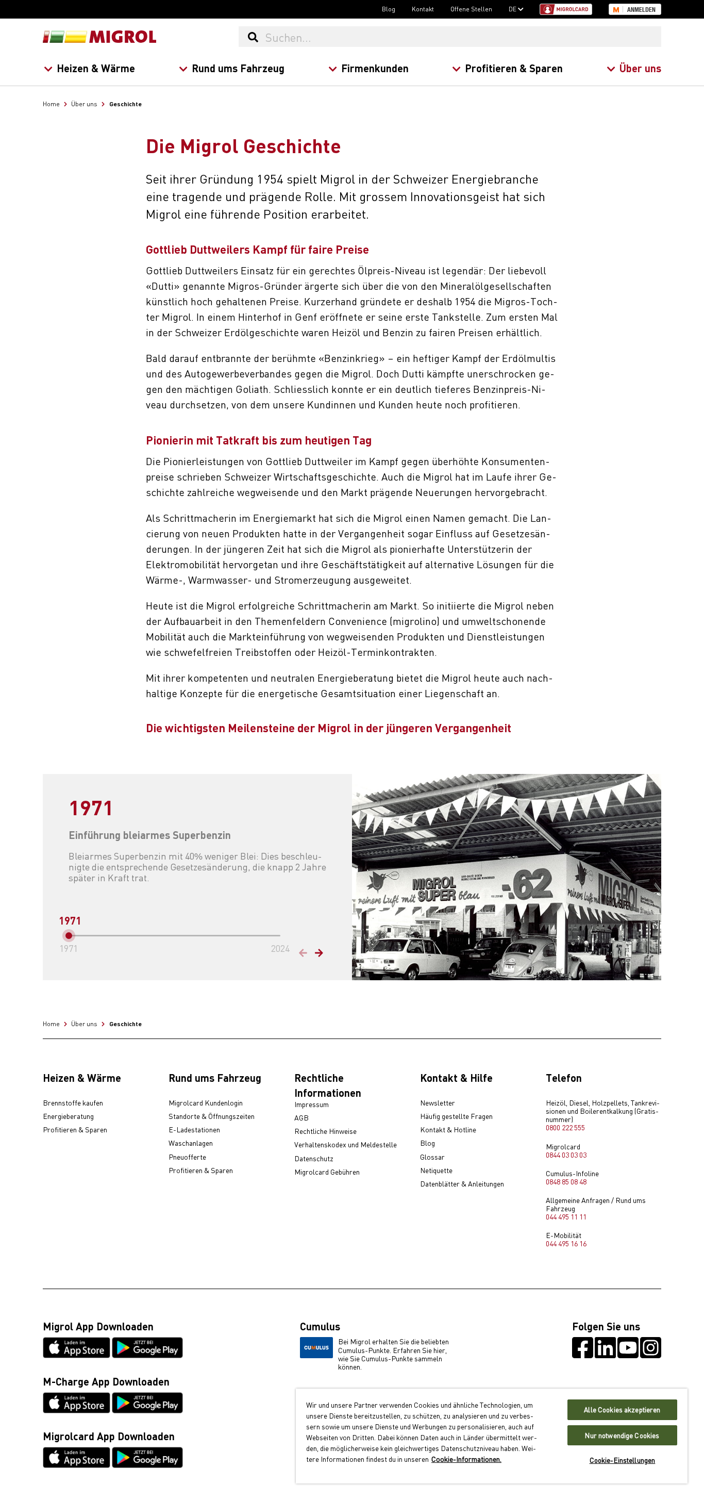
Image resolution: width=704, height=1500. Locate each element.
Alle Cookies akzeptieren (622, 1409)
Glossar (432, 1157)
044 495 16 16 (566, 1243)
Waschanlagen (191, 1143)
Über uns (640, 67)
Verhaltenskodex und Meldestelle (345, 1144)
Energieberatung (68, 1116)
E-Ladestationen (194, 1129)
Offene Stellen (471, 9)
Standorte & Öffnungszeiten (212, 1116)
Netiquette (436, 1170)
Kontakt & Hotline (448, 1129)
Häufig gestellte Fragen (456, 1116)
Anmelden (641, 9)
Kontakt (423, 9)
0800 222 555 (565, 1127)
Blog (388, 9)
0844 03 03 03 (566, 1154)
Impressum (311, 1104)
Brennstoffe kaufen (73, 1103)
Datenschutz (313, 1158)
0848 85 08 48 (566, 1181)
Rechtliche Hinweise (325, 1131)
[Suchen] (253, 36)
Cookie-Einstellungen (623, 1460)
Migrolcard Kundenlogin (206, 1103)
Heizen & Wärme (96, 67)
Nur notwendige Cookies (622, 1435)
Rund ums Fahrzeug (238, 67)
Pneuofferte (187, 1157)
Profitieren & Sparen (514, 67)
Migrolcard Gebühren (327, 1172)
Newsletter (437, 1103)
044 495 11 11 (566, 1216)
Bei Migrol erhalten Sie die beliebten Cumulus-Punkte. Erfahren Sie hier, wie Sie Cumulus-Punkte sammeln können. (393, 1353)
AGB (301, 1118)
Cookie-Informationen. (466, 1459)
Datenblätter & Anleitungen (462, 1184)
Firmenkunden (375, 67)
